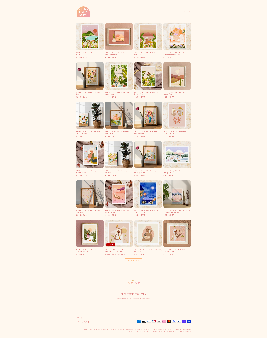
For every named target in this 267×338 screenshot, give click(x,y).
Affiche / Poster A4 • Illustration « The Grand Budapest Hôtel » (177, 211)
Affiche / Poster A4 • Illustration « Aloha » (88, 53)
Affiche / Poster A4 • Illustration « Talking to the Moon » (146, 211)
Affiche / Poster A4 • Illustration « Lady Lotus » (117, 132)
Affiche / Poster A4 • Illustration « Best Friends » (146, 53)
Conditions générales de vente (168, 331)
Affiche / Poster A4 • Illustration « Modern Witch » (88, 172)
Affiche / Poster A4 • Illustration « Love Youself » (175, 132)
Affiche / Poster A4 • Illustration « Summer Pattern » (88, 211)
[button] (185, 12)
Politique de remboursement (163, 329)
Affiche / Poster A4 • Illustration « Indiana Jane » (146, 93)
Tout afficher (133, 261)
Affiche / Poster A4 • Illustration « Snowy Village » (175, 172)
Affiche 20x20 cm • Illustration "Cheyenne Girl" (174, 250)
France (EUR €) (83, 322)
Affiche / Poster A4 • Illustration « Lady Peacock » (146, 132)
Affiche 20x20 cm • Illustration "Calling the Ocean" (148, 250)
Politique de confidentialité (182, 329)
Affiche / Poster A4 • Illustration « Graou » (88, 93)
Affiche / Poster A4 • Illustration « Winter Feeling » (88, 250)
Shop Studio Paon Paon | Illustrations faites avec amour (106, 329)
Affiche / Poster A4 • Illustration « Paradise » (117, 172)
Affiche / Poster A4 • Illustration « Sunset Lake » (117, 211)
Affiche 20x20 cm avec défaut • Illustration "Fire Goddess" (116, 250)
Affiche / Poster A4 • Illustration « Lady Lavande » (88, 132)
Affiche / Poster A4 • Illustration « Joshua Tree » (175, 93)
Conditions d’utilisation (134, 331)
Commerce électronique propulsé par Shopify (138, 329)
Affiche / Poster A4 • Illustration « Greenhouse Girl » (117, 93)
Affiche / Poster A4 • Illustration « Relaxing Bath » (146, 172)
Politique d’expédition (150, 331)
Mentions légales (185, 331)
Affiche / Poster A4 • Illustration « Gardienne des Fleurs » (175, 53)
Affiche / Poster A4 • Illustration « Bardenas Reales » (117, 53)
